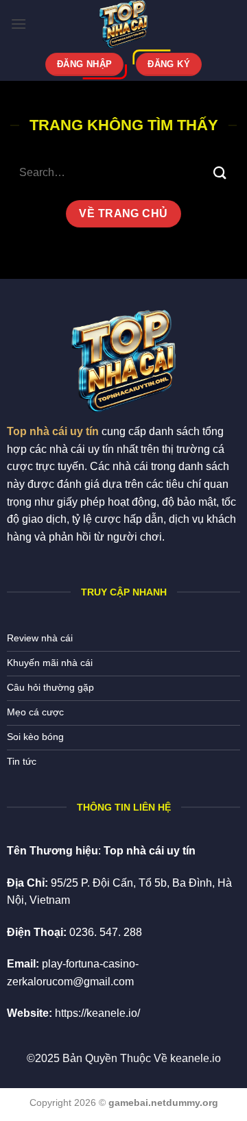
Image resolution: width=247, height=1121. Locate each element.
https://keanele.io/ (97, 1013)
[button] (18, 23)
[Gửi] (220, 173)
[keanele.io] (123, 24)
